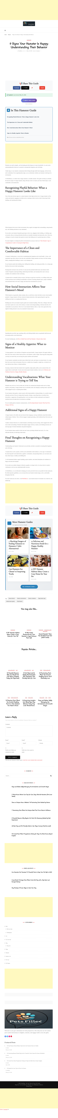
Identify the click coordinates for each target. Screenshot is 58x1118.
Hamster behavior (12, 598)
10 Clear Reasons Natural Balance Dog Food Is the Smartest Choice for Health (22, 1045)
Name (7, 740)
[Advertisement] (29, 154)
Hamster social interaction (21, 598)
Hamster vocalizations (32, 598)
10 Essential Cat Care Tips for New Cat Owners (16, 1068)
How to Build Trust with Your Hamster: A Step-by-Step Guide (32, 339)
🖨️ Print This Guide (29, 100)
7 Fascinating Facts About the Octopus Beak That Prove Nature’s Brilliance (31, 810)
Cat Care (21, 1084)
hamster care (47, 629)
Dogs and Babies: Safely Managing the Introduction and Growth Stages (45, 703)
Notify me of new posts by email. (28, 751)
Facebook (16, 87)
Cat (17, 669)
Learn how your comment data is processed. (32, 760)
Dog (26, 697)
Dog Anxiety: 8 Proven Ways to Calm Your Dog (24, 888)
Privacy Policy (29, 1086)
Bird (41, 669)
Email (42, 87)
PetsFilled (23, 1083)
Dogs (49, 697)
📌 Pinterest (34, 87)
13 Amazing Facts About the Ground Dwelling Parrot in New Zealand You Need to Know (13, 703)
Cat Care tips (11, 669)
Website (40, 740)
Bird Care (26, 1084)
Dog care (30, 697)
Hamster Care (30, 1084)
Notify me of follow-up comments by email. (10, 751)
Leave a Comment (36, 50)
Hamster (29, 39)
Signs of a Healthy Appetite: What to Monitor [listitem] (18, 133)
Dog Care (17, 1084)
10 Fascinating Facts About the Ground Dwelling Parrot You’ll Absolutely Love (45, 675)
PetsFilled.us (25, 478)
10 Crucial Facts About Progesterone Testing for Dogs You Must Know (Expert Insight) (24, 1060)
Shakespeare (9, 932)
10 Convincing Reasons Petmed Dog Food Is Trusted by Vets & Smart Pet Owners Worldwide (25, 1053)
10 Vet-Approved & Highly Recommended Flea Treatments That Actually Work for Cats (29, 675)
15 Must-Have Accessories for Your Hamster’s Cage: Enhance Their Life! (29, 635)
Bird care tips (46, 669)
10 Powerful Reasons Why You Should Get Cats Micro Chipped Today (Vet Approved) (12, 675)
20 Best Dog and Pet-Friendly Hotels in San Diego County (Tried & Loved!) (31, 826)
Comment (7, 724)
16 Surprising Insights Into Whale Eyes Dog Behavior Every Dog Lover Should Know (29, 703)
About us (41, 1084)
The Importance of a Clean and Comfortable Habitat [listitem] (19, 122)
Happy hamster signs (41, 598)
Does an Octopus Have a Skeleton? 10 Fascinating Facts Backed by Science (31, 802)
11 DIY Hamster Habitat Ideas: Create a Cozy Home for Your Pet (13, 634)
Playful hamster (19, 601)
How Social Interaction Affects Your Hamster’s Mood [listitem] (19, 127)
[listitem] (28, 113)
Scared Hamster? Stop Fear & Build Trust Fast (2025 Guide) (45, 635)
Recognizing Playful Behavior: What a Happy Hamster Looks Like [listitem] (23, 116)
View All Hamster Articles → (29, 586)
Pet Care (45, 631)
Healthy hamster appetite (10, 601)
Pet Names (8, 963)
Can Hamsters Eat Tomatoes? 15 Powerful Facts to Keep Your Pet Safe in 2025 (32, 872)
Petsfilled (20, 50)
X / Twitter (25, 87)
